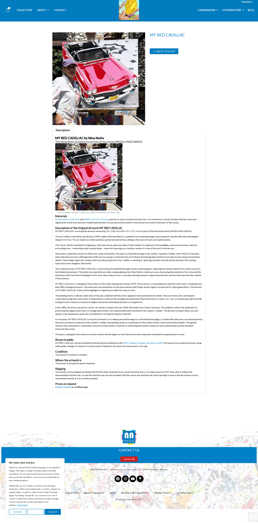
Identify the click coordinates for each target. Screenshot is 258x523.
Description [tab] (63, 130)
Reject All (35, 512)
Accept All (53, 512)
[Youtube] (132, 478)
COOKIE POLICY (185, 493)
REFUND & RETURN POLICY (135, 493)
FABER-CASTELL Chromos (96, 219)
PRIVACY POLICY (162, 493)
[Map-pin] (140, 478)
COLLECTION (72, 493)
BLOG (113, 493)
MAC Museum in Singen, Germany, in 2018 (142, 343)
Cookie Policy (22, 505)
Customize (17, 512)
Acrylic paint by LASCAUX (67, 219)
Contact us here (63, 387)
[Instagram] (125, 478)
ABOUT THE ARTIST (94, 493)
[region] (34, 488)
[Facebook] (118, 478)
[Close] (62, 459)
